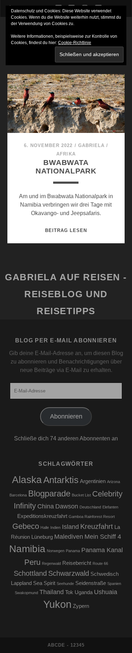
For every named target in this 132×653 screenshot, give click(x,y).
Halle (44, 527)
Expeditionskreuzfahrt (42, 516)
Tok (69, 592)
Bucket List (81, 495)
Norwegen (55, 551)
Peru (32, 562)
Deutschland (90, 507)
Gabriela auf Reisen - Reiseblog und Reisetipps (66, 294)
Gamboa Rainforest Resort (92, 516)
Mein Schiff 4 (102, 536)
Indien (55, 527)
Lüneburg (42, 537)
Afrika (65, 154)
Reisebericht (76, 563)
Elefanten (110, 507)
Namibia (27, 548)
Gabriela (91, 145)
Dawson (66, 506)
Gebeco (25, 526)
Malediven (68, 536)
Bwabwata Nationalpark (66, 166)
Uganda (84, 592)
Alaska (27, 479)
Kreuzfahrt (96, 526)
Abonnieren (66, 416)
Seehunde (65, 583)
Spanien (114, 583)
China (45, 506)
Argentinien (93, 481)
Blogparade (49, 493)
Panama (73, 551)
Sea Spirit (44, 583)
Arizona (113, 482)
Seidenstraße (90, 583)
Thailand (51, 592)
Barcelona (18, 495)
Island (70, 526)
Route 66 (100, 563)
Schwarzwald (68, 573)
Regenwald (51, 563)
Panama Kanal (102, 550)
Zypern (81, 606)
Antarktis (60, 480)
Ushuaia (105, 592)
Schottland (30, 573)
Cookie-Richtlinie (74, 42)
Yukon (57, 604)
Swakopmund (26, 593)
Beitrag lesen (66, 230)
